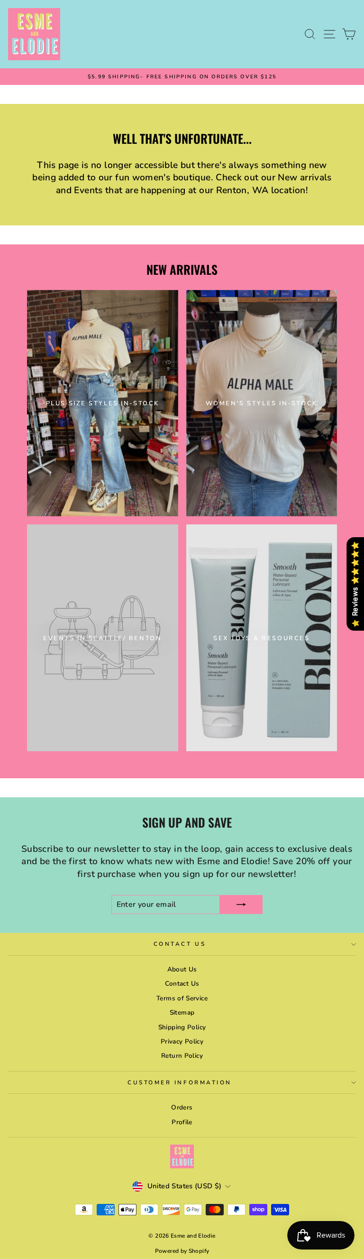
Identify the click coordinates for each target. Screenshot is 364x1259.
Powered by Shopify (182, 1251)
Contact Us (180, 944)
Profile (182, 1122)
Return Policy (182, 1055)
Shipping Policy (182, 1027)
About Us (182, 969)
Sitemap (182, 1012)
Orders (181, 1107)
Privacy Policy (182, 1041)
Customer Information (179, 1082)
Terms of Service (182, 998)
